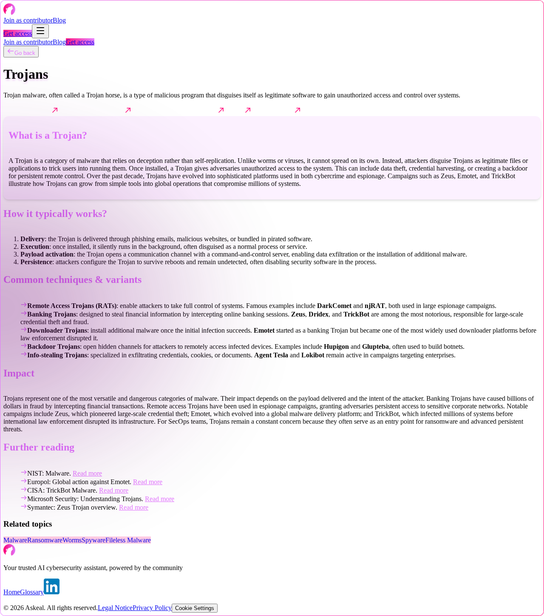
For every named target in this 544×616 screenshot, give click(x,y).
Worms (72, 540)
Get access (17, 33)
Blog (59, 20)
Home (11, 592)
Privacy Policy (152, 607)
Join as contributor (28, 20)
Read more (87, 473)
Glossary (32, 592)
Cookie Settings (194, 608)
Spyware (93, 540)
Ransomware (44, 540)
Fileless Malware (128, 540)
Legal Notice (115, 607)
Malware (15, 540)
